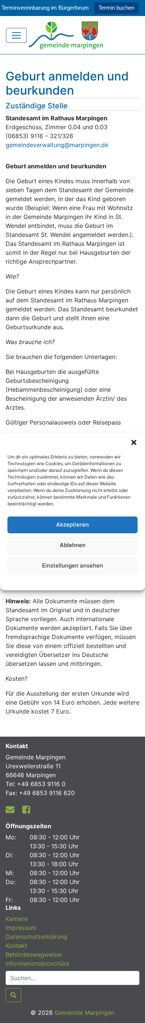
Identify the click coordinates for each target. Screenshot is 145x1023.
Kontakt (16, 945)
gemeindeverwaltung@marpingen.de (57, 145)
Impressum (21, 927)
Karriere (17, 918)
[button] (134, 442)
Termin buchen (116, 7)
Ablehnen (73, 545)
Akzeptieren (72, 524)
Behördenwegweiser (34, 954)
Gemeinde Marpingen (85, 1012)
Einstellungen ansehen (72, 565)
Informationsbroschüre (37, 963)
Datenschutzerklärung (72, 581)
